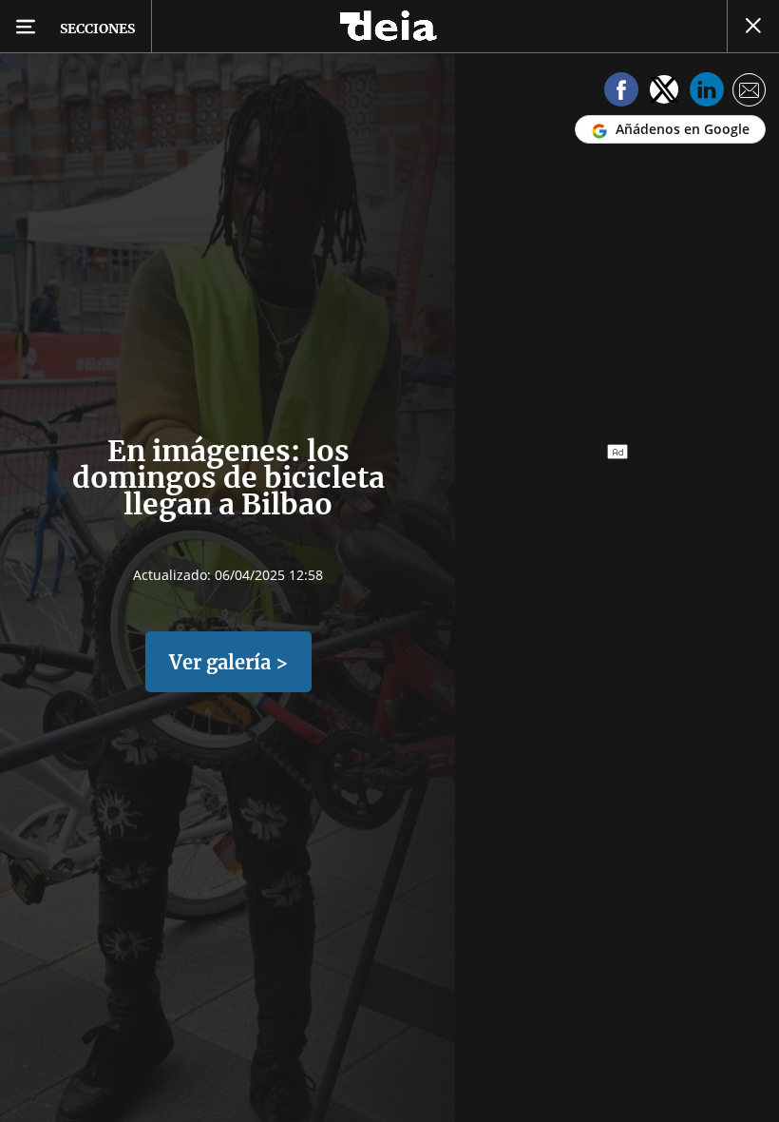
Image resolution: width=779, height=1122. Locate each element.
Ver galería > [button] (228, 662)
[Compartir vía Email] (749, 92)
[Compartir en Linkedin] (707, 92)
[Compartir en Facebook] (621, 92)
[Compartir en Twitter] (664, 92)
